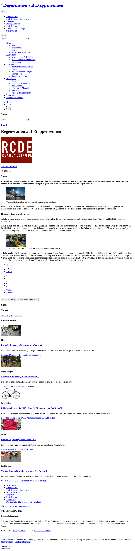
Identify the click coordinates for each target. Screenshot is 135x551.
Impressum (10, 95)
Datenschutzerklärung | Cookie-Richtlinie (23, 502)
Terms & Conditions (42, 530)
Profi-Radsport (12, 26)
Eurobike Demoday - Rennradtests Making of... (22, 345)
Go (28, 38)
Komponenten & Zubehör (22, 57)
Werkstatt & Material (20, 88)
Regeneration (16, 315)
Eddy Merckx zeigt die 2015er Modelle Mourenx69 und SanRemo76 (31, 408)
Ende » (9, 292)
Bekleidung (16, 62)
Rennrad (9, 43)
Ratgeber (10, 21)
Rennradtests (17, 48)
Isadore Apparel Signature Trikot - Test (18, 439)
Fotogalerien (17, 69)
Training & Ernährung (21, 83)
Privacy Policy (19, 530)
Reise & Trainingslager (15, 28)
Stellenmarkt (11, 31)
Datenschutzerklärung (15, 97)
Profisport (10, 64)
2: (7, 265)
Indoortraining (17, 86)
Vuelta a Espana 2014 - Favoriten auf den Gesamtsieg (25, 471)
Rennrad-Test (12, 16)
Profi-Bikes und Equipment (17, 19)
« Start (9, 271)
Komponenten (17, 50)
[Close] (2, 535)
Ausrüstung (11, 55)
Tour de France (18, 74)
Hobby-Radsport (13, 24)
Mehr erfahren (7, 542)
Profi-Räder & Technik (21, 52)
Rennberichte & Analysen (22, 71)
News (14, 45)
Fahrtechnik (16, 90)
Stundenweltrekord (19, 76)
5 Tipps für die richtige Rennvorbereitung (19, 377)
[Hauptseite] (32, 5)
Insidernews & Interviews (22, 67)
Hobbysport (11, 78)
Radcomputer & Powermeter (23, 59)
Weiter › (9, 290)
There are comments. (19, 299)
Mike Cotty (6, 315)
